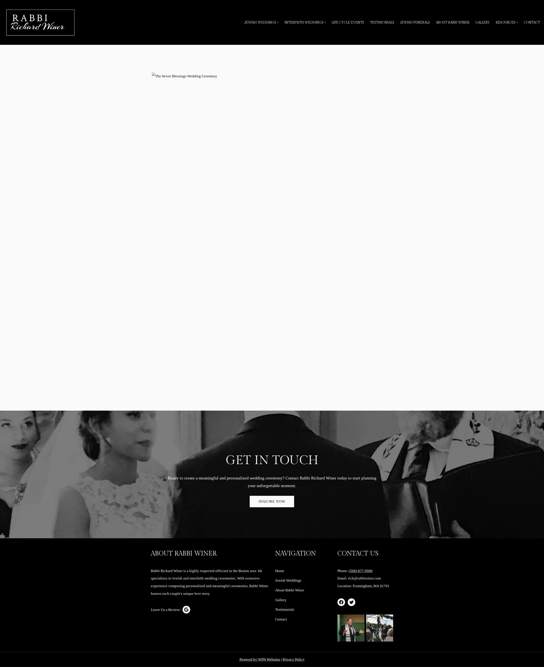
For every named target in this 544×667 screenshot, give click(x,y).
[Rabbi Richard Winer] (40, 22)
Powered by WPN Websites (259, 659)
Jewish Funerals (415, 22)
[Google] (186, 609)
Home (279, 571)
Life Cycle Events (348, 22)
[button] (278, 22)
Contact (532, 22)
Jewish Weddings (288, 580)
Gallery (482, 22)
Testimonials (382, 22)
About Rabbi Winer (452, 22)
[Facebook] (341, 602)
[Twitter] (351, 602)
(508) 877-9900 (361, 571)
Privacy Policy (294, 659)
